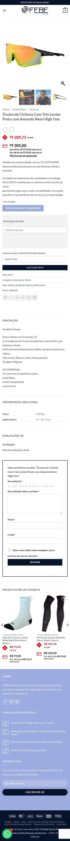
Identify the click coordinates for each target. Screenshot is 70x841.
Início (6, 109)
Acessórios (19, 109)
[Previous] (3, 632)
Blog (17, 822)
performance (39, 285)
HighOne (13, 290)
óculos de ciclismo (24, 285)
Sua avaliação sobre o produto (24, 491)
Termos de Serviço (44, 824)
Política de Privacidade (17, 824)
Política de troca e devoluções (46, 822)
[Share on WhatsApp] (5, 297)
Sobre (8, 822)
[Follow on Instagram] (11, 701)
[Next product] (5, 129)
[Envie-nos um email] (17, 701)
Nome (11, 519)
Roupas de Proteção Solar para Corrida (32, 722)
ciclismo (11, 285)
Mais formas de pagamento (23, 156)
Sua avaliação (15, 481)
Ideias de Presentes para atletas (28, 750)
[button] (4, 11)
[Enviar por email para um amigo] (23, 297)
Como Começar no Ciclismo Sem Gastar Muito (37, 741)
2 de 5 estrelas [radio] (14, 486)
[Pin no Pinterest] (29, 297)
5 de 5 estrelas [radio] (47, 486)
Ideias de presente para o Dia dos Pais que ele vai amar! (38, 733)
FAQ (23, 822)
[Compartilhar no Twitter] (17, 297)
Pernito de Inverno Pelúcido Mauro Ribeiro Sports (51, 639)
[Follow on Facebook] (5, 701)
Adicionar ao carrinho (23, 208)
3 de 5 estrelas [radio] (22, 486)
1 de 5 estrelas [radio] (8, 486)
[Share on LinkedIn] (34, 297)
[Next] (67, 632)
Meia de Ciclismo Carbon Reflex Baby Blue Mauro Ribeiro (15, 640)
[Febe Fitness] (35, 10)
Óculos (33, 109)
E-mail (12, 534)
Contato (61, 824)
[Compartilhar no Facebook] (11, 297)
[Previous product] (11, 129)
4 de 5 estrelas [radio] (33, 486)
